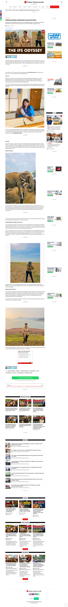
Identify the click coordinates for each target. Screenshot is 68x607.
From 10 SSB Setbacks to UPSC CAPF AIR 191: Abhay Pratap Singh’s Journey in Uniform (38, 410)
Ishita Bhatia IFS (32, 370)
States (24, 6)
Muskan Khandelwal (9, 28)
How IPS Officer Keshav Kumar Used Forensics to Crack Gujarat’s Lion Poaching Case (11, 510)
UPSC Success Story (28, 372)
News (20, 6)
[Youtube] (31, 594)
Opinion (43, 6)
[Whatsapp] (12, 57)
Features (14, 6)
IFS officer (18, 370)
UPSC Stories (35, 6)
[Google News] (16, 57)
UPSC (38, 370)
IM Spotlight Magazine (55, 6)
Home (6, 10)
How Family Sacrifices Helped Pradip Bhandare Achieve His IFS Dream (25, 425)
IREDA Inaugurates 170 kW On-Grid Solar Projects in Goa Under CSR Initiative (11, 564)
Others (47, 6)
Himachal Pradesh (11, 370)
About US (31, 598)
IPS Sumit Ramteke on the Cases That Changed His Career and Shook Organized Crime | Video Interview (38, 511)
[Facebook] (8, 57)
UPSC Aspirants (8, 372)
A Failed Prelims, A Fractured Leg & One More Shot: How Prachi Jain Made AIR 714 (25, 409)
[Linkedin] (10, 57)
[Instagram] (35, 594)
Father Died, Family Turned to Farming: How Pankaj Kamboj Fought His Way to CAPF (11, 409)
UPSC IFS (14, 372)
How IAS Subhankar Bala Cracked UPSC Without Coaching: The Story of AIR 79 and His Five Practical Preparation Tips (39, 426)
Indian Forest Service (24, 370)
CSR (39, 6)
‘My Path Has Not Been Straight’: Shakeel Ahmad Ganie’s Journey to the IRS (25, 510)
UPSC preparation (20, 372)
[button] (6, 2)
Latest (11, 6)
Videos (29, 6)
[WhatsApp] (38, 594)
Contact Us (36, 598)
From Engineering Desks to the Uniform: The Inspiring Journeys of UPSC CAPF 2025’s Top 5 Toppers (10, 426)
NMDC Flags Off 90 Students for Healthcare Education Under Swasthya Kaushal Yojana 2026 (38, 565)
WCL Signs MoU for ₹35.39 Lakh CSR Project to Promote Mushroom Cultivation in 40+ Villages (25, 565)
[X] (6, 57)
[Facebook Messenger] (14, 57)
